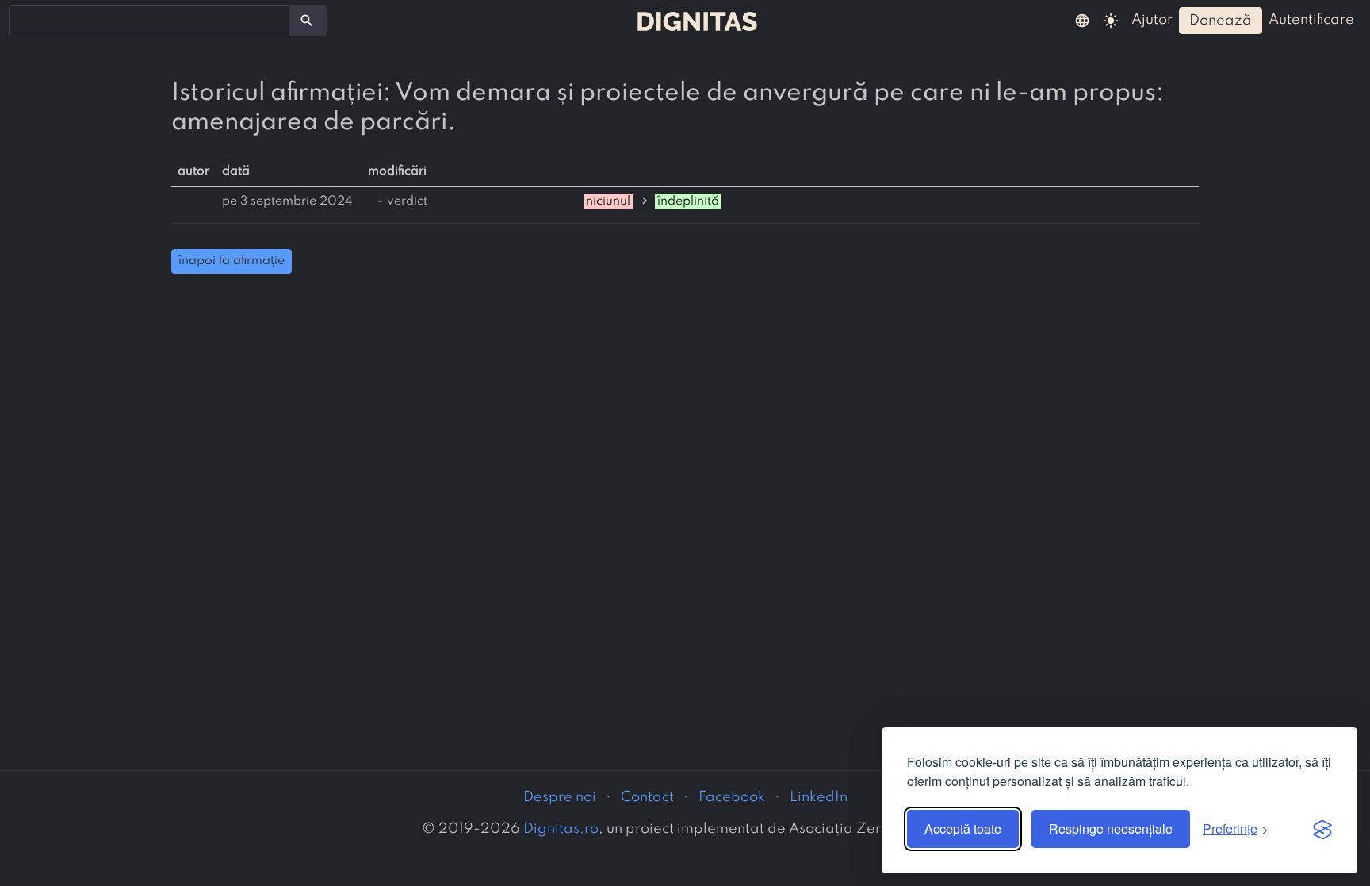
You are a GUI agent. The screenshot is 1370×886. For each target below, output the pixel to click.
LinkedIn (819, 797)
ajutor (1152, 20)
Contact (647, 797)
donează (1220, 20)
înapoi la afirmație (231, 261)
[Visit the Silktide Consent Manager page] (1322, 828)
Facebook (731, 797)
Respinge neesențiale (1111, 828)
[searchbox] (24, 19)
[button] (1082, 20)
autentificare (1311, 20)
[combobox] (149, 20)
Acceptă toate (962, 828)
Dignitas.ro (561, 829)
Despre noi (559, 797)
